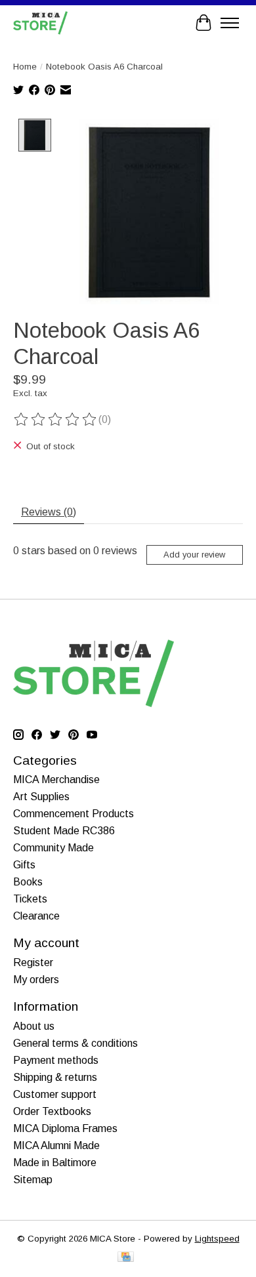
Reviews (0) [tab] (48, 511)
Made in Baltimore (54, 1162)
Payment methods (55, 1060)
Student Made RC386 (64, 830)
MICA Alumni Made (56, 1145)
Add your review (194, 554)
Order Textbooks (52, 1111)
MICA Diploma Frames (65, 1128)
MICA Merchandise (56, 779)
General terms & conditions (75, 1043)
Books (28, 881)
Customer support (54, 1094)
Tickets (30, 898)
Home (25, 66)
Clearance (36, 916)
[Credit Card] (125, 1257)
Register (33, 962)
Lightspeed (217, 1239)
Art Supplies (41, 796)
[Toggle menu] (230, 23)
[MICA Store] (40, 22)
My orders (36, 979)
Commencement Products (73, 813)
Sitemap (33, 1179)
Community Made (53, 847)
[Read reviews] (55, 420)
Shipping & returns (55, 1077)
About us (33, 1026)
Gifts (24, 864)
